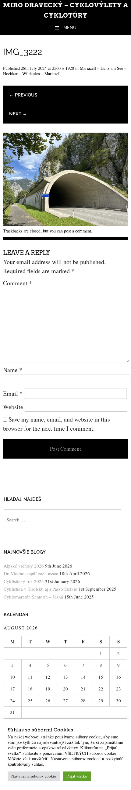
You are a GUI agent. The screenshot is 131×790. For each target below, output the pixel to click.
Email (13, 393)
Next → (18, 114)
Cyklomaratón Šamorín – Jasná (33, 597)
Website (13, 407)
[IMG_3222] (65, 223)
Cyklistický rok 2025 (24, 581)
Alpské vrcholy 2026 (24, 566)
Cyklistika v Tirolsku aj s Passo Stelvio (40, 589)
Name (12, 370)
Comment (17, 283)
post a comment (77, 231)
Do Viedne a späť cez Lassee (31, 573)
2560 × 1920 (63, 68)
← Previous (23, 95)
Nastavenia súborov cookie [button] (33, 776)
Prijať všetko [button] (76, 776)
